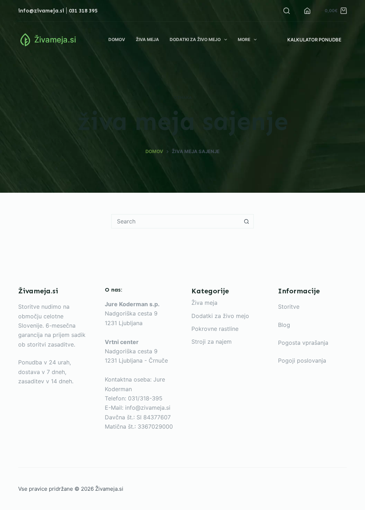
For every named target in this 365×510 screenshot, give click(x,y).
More (244, 39)
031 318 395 (83, 10)
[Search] (286, 10)
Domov (116, 39)
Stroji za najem (211, 341)
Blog (284, 324)
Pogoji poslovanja (302, 360)
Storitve (288, 306)
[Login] (307, 10)
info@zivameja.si (41, 10)
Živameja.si (55, 39)
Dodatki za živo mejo (195, 39)
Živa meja (147, 39)
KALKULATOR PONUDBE (314, 39)
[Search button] (246, 221)
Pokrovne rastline (214, 328)
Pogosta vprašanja (303, 342)
